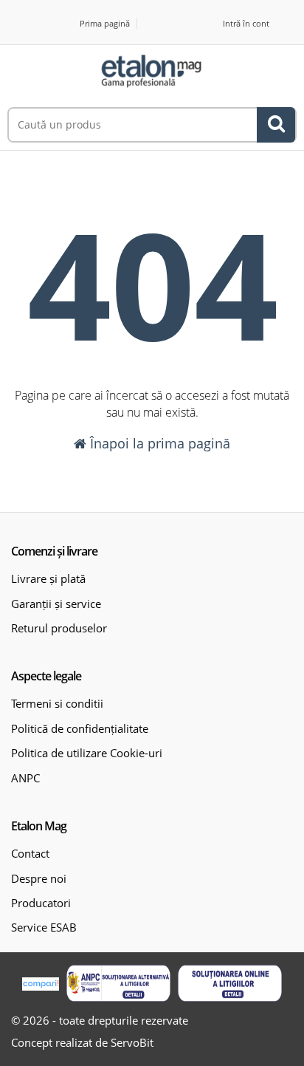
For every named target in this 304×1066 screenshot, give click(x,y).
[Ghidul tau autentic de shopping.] (40, 983)
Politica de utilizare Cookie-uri (86, 752)
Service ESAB (44, 927)
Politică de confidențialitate (79, 728)
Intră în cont (246, 23)
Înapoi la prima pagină (158, 443)
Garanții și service (56, 603)
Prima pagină (105, 23)
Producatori (41, 902)
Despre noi (38, 878)
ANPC (25, 778)
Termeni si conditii (57, 703)
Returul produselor (59, 628)
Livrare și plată (48, 578)
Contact (30, 853)
